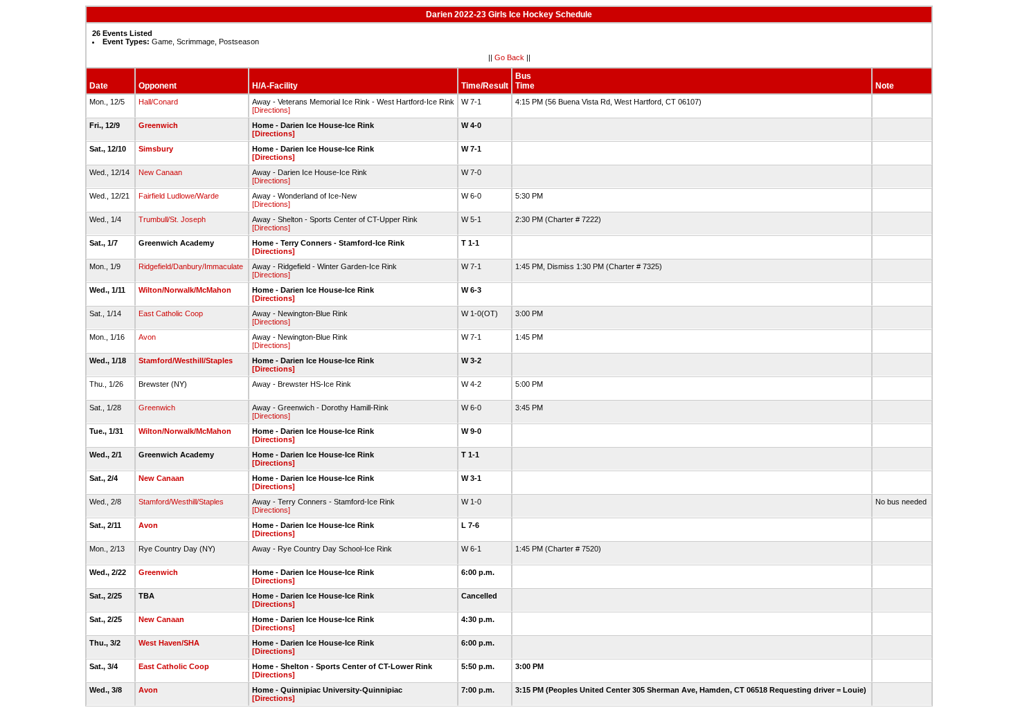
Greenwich (158, 125)
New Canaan (160, 172)
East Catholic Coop (171, 313)
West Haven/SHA (169, 643)
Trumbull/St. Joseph (172, 219)
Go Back (509, 57)
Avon (147, 337)
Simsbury (156, 149)
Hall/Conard (158, 102)
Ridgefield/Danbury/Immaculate (191, 266)
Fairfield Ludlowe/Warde (179, 196)
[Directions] (271, 110)
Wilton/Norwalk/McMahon (185, 290)
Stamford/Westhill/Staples (186, 360)
